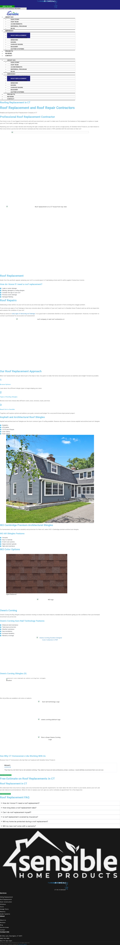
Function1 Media (22, 944)
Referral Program (19, 26)
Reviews (8, 53)
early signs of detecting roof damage (23, 314)
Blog (13, 28)
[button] (37, 58)
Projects (9, 51)
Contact (8, 55)
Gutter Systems (17, 49)
